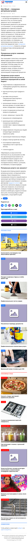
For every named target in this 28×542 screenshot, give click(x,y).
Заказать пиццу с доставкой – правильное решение (10, 396)
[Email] (20, 205)
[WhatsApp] (13, 205)
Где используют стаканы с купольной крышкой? (12, 445)
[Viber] (9, 205)
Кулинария (4, 377)
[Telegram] (6, 205)
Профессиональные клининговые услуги (13, 346)
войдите (20, 528)
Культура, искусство (6, 475)
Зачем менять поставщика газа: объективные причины (11, 253)
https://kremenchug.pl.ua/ (18, 538)
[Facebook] (2, 205)
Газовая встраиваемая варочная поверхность (11, 420)
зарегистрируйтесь (6, 529)
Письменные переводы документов (12, 323)
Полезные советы (6, 426)
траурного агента (14, 183)
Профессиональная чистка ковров (11, 301)
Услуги (5, 198)
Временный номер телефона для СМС (12, 369)
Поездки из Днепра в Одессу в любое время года (12, 277)
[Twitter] (16, 205)
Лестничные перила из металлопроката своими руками (13, 518)
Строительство (5, 450)
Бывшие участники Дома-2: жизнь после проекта (13, 494)
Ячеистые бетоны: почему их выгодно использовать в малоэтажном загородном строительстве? (13, 470)
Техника (3, 402)
